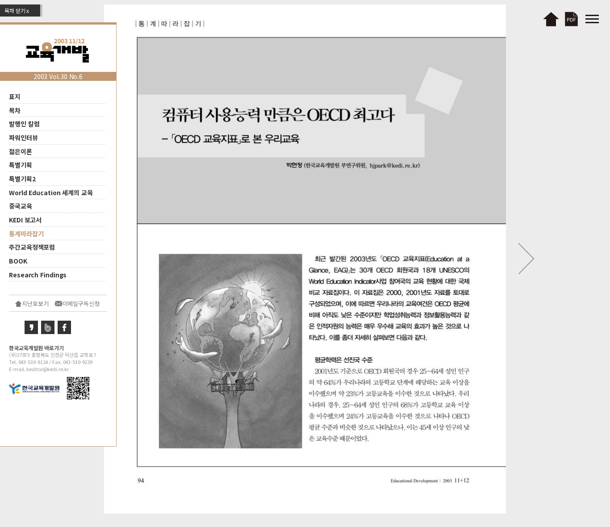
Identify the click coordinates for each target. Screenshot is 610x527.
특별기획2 (22, 178)
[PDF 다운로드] (573, 18)
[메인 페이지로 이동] (551, 18)
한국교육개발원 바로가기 (36, 347)
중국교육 (20, 205)
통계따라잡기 (26, 233)
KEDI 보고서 (25, 219)
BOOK (18, 260)
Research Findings (38, 274)
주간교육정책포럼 (32, 247)
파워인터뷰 (23, 137)
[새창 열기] (31, 326)
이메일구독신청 (81, 303)
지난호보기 (35, 303)
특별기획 (20, 164)
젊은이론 (20, 150)
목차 (15, 109)
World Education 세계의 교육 (51, 192)
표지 (15, 96)
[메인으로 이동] (58, 49)
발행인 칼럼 (24, 123)
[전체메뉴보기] (592, 18)
